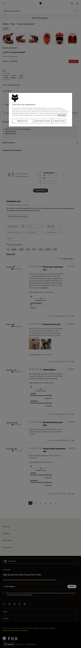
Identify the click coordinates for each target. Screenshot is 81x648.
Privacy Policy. (62, 115)
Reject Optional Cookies (42, 121)
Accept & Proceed (58, 121)
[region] (40, 110)
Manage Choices (22, 121)
